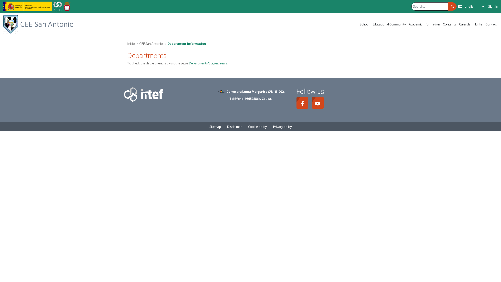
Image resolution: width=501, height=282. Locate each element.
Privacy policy (282, 127)
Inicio (131, 44)
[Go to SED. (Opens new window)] (57, 6)
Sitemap (215, 127)
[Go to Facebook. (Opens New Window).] (302, 103)
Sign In (493, 6)
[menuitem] (364, 24)
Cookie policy (257, 127)
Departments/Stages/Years (208, 63)
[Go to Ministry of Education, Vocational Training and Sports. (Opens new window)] (27, 6)
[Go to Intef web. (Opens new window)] (143, 94)
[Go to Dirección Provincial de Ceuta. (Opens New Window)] (67, 6)
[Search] (452, 6)
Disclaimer (234, 127)
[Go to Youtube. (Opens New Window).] (318, 103)
